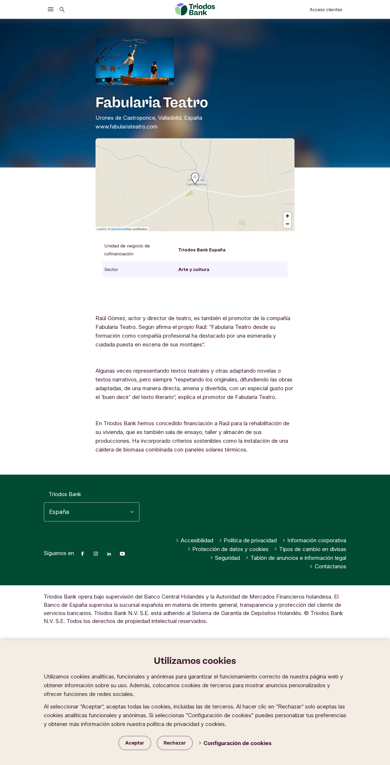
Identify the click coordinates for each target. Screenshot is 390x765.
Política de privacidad (250, 540)
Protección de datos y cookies (230, 549)
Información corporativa (316, 540)
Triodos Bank (65, 494)
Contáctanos (330, 566)
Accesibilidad (197, 540)
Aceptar (134, 743)
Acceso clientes (326, 9)
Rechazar (175, 743)
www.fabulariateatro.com (127, 126)
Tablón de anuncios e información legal (298, 558)
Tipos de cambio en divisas (312, 549)
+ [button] (287, 216)
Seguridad (227, 558)
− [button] (287, 224)
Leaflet (101, 229)
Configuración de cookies (237, 743)
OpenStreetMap (121, 229)
